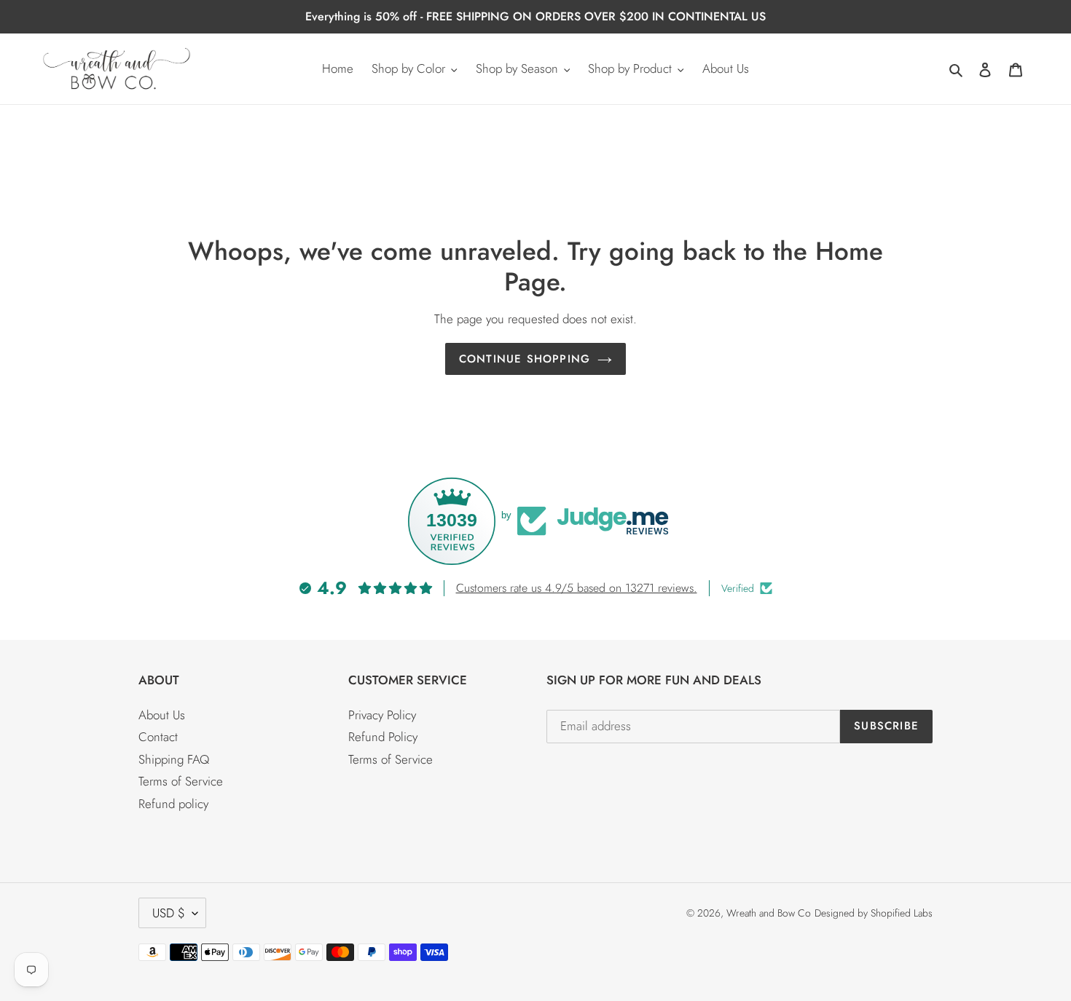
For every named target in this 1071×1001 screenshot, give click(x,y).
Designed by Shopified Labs (874, 913)
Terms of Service (180, 781)
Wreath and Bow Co (768, 913)
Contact (158, 736)
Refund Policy (382, 736)
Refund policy (173, 803)
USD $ (168, 913)
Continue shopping (524, 359)
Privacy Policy (382, 715)
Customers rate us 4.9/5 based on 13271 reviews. (576, 587)
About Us (161, 715)
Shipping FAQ (173, 759)
